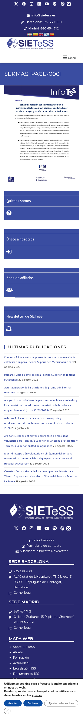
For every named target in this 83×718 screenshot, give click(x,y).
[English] (41, 34)
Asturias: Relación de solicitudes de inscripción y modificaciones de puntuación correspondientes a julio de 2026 (39, 423)
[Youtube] (47, 4)
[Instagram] (31, 4)
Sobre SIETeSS (24, 647)
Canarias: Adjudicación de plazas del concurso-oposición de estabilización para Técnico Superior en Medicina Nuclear (40, 359)
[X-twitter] (16, 4)
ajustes (37, 695)
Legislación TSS (24, 668)
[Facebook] (24, 4)
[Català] (35, 34)
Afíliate (18, 652)
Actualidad (21, 663)
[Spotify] (54, 4)
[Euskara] (30, 34)
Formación (21, 657)
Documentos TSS (26, 674)
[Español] (52, 34)
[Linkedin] (39, 4)
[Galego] (46, 34)
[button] (68, 57)
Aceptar (12, 703)
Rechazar (33, 703)
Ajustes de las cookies (61, 703)
